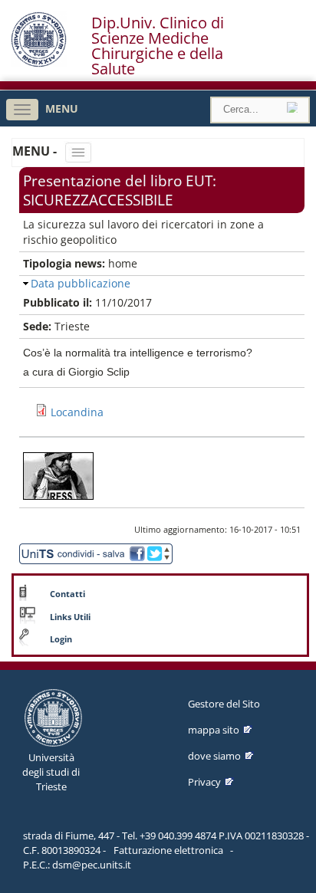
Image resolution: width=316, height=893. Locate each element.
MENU (61, 108)
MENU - (36, 151)
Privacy (204, 782)
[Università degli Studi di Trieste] (39, 63)
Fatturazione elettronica (168, 850)
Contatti (67, 594)
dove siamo (214, 756)
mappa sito (213, 730)
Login (61, 639)
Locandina (77, 412)
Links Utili (70, 617)
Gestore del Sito (224, 704)
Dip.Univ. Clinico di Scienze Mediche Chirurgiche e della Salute (157, 46)
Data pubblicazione (80, 283)
